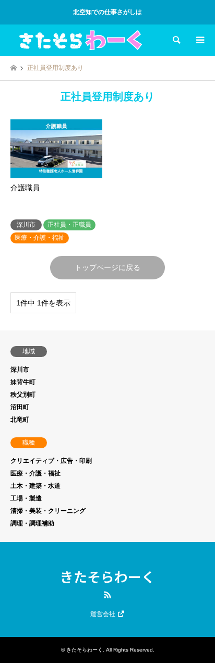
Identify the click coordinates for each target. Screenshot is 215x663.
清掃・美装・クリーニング (48, 510)
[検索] (176, 40)
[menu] (199, 40)
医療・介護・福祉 (35, 473)
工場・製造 (26, 498)
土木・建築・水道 (35, 485)
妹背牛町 (22, 382)
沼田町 (19, 407)
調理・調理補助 (32, 523)
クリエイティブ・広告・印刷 (51, 460)
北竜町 (19, 419)
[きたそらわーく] (80, 40)
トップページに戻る (107, 267)
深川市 (19, 369)
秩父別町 (22, 394)
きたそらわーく (107, 576)
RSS (107, 594)
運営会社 (103, 614)
